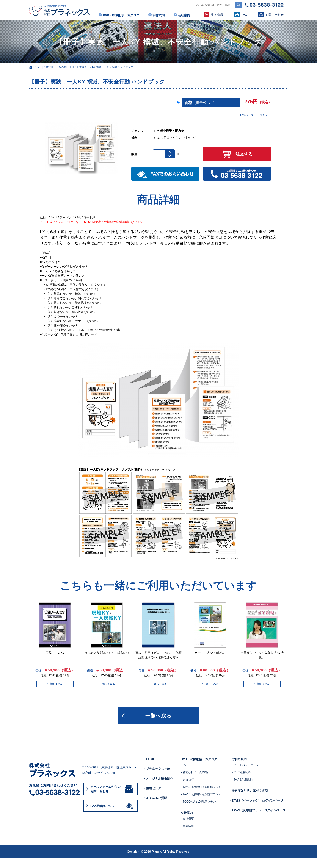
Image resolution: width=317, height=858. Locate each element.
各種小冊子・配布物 (55, 67)
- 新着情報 (187, 826)
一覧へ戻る (158, 715)
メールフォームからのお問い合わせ (105, 789)
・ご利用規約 (238, 759)
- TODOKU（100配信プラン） (200, 801)
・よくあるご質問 (155, 798)
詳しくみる (56, 683)
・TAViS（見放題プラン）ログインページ (257, 810)
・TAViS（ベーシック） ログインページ (256, 800)
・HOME (149, 759)
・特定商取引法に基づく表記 (248, 790)
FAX (244, 14)
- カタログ (187, 779)
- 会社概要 (187, 818)
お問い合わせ (274, 14)
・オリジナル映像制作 (158, 778)
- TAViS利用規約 (242, 779)
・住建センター (153, 788)
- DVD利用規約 (241, 772)
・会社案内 (185, 812)
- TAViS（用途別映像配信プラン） (202, 787)
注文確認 (217, 14)
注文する (244, 154)
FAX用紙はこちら (102, 806)
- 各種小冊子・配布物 (194, 772)
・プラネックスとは (156, 768)
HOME (37, 67)
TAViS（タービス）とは (256, 115)
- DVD (184, 765)
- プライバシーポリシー (247, 765)
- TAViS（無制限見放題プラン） (201, 794)
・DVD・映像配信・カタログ (197, 759)
